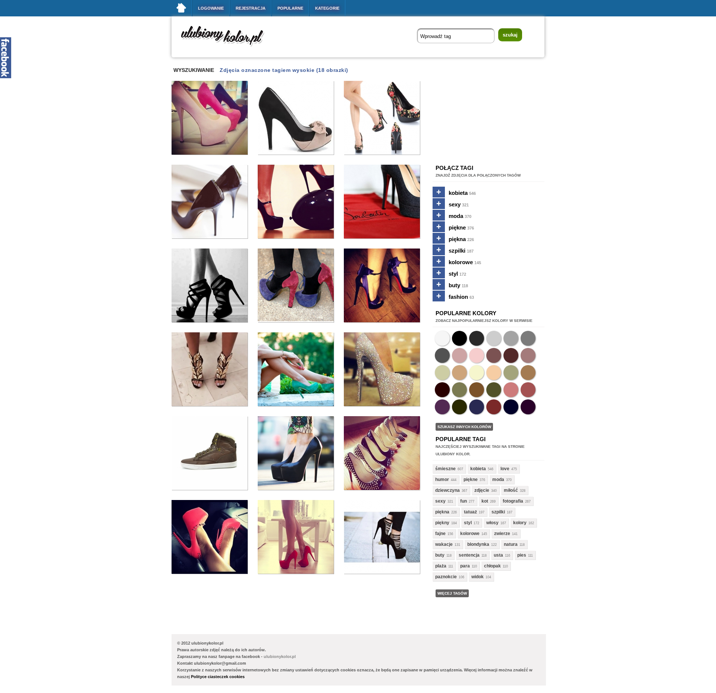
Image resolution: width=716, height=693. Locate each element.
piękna (461, 239)
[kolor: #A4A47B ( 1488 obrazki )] (510, 372)
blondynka (478, 544)
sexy (459, 204)
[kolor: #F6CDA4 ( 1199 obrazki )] (493, 372)
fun (463, 501)
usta (498, 555)
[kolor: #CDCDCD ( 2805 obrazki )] (493, 338)
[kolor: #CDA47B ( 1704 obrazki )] (459, 372)
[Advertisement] (307, 600)
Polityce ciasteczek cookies (218, 676)
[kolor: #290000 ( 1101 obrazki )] (442, 389)
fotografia (513, 501)
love (504, 468)
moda (460, 216)
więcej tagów (452, 593)
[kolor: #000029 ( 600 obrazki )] (510, 406)
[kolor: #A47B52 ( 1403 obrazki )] (528, 372)
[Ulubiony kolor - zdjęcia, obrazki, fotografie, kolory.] (227, 48)
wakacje (444, 544)
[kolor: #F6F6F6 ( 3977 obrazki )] (442, 338)
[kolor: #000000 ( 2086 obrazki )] (459, 338)
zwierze (502, 533)
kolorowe (465, 262)
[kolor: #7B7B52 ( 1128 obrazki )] (459, 389)
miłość (511, 490)
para (465, 566)
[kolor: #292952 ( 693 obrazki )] (476, 406)
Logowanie (211, 8)
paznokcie (446, 576)
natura (511, 544)
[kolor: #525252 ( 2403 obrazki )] (442, 355)
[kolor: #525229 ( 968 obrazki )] (493, 389)
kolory (520, 522)
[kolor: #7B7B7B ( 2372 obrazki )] (528, 338)
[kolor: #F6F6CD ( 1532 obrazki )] (476, 372)
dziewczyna (447, 490)
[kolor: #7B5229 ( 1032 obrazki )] (476, 389)
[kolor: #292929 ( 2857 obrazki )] (476, 338)
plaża (440, 566)
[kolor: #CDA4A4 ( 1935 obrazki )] (459, 355)
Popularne (290, 8)
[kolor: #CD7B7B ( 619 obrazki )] (510, 389)
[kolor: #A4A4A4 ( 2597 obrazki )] (510, 338)
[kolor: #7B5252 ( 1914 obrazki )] (493, 355)
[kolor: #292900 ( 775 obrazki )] (459, 406)
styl (457, 273)
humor (442, 479)
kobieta (462, 193)
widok (477, 576)
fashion (461, 297)
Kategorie (327, 8)
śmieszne (445, 468)
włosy (492, 522)
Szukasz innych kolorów (464, 427)
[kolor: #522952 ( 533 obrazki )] (442, 406)
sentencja (469, 555)
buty (458, 285)
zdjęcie (481, 490)
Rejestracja (251, 8)
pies (521, 555)
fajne (440, 533)
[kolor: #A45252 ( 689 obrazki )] (528, 389)
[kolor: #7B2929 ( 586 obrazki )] (493, 406)
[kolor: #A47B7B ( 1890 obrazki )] (528, 355)
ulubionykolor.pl (280, 656)
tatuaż (470, 512)
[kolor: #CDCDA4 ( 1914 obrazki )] (442, 372)
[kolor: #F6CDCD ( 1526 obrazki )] (476, 355)
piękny (442, 522)
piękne (461, 227)
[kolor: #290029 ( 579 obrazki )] (528, 406)
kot (484, 501)
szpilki (461, 250)
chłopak (492, 566)
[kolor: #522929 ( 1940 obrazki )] (510, 355)
